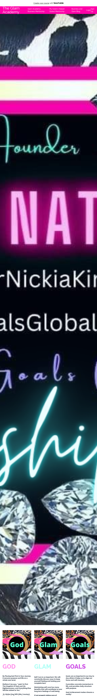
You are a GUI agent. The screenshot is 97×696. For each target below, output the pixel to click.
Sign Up (92, 10)
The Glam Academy (11, 10)
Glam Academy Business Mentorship (36, 10)
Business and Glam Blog (76, 10)
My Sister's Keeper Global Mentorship (57, 10)
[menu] (60, 10)
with (43, 3)
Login (87, 10)
